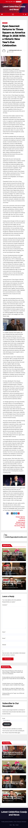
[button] (23, 14)
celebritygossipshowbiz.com (15, 50)
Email (4, 638)
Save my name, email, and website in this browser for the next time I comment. (13, 654)
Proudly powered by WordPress (7, 821)
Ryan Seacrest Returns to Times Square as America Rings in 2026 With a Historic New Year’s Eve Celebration (12, 672)
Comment (4, 604)
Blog (14, 824)
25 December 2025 (8, 800)
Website (4, 644)
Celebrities (6, 551)
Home (11, 824)
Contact (17, 824)
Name (4, 632)
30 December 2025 (8, 771)
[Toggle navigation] (13, 14)
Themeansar (24, 821)
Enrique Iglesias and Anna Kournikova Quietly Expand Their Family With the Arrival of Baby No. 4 (20, 522)
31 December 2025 (8, 756)
